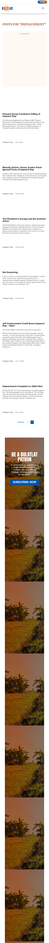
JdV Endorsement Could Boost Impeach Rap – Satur (25, 336)
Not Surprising (25, 279)
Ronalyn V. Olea (8, 142)
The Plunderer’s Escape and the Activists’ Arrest (25, 227)
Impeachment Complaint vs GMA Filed (25, 393)
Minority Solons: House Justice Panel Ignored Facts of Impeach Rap (25, 175)
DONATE (42, 2)
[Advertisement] (24, 60)
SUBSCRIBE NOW (24, 482)
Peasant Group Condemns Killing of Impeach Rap (25, 122)
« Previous (20, 422)
